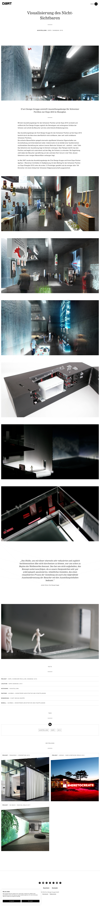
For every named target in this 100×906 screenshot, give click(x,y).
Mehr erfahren (7, 798)
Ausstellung (43, 730)
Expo (53, 730)
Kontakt (55, 888)
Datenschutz (53, 894)
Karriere (46, 888)
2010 (59, 730)
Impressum (45, 894)
